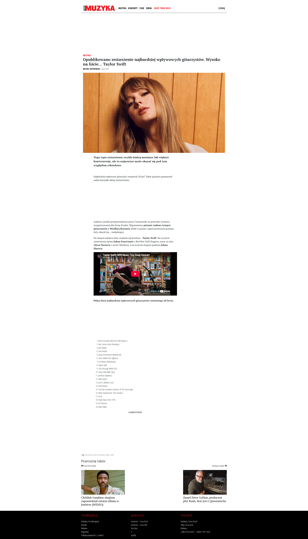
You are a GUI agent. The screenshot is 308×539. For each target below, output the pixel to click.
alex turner (89, 454)
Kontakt (84, 524)
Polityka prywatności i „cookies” (92, 535)
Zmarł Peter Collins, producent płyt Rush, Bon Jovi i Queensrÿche (204, 499)
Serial (149, 8)
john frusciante (99, 454)
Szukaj (221, 8)
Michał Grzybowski (91, 69)
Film (142, 8)
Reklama (84, 528)
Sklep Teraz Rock (162, 8)
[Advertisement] (154, 33)
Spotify (133, 535)
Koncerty (133, 8)
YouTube (134, 528)
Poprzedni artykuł (89, 465)
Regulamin (85, 531)
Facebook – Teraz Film (139, 524)
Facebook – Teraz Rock (139, 521)
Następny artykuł (218, 465)
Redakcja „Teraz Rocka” (189, 521)
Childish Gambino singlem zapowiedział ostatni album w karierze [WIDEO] (100, 501)
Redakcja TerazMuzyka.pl (90, 521)
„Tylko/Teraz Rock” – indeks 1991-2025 (195, 531)
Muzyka (122, 8)
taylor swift (110, 454)
